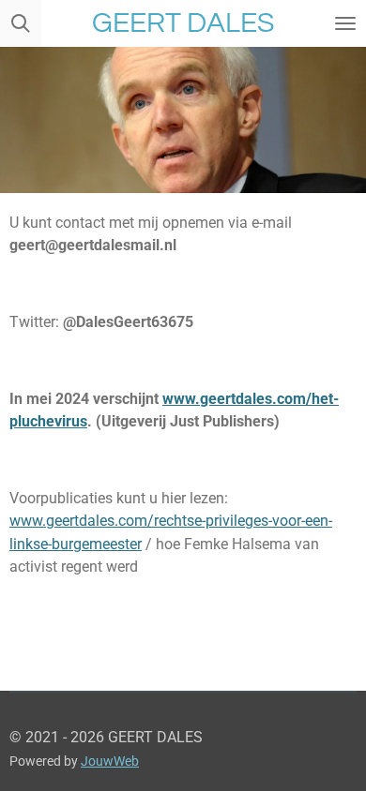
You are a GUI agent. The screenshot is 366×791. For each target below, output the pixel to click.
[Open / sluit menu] (345, 23)
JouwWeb (110, 761)
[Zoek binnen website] (20, 23)
